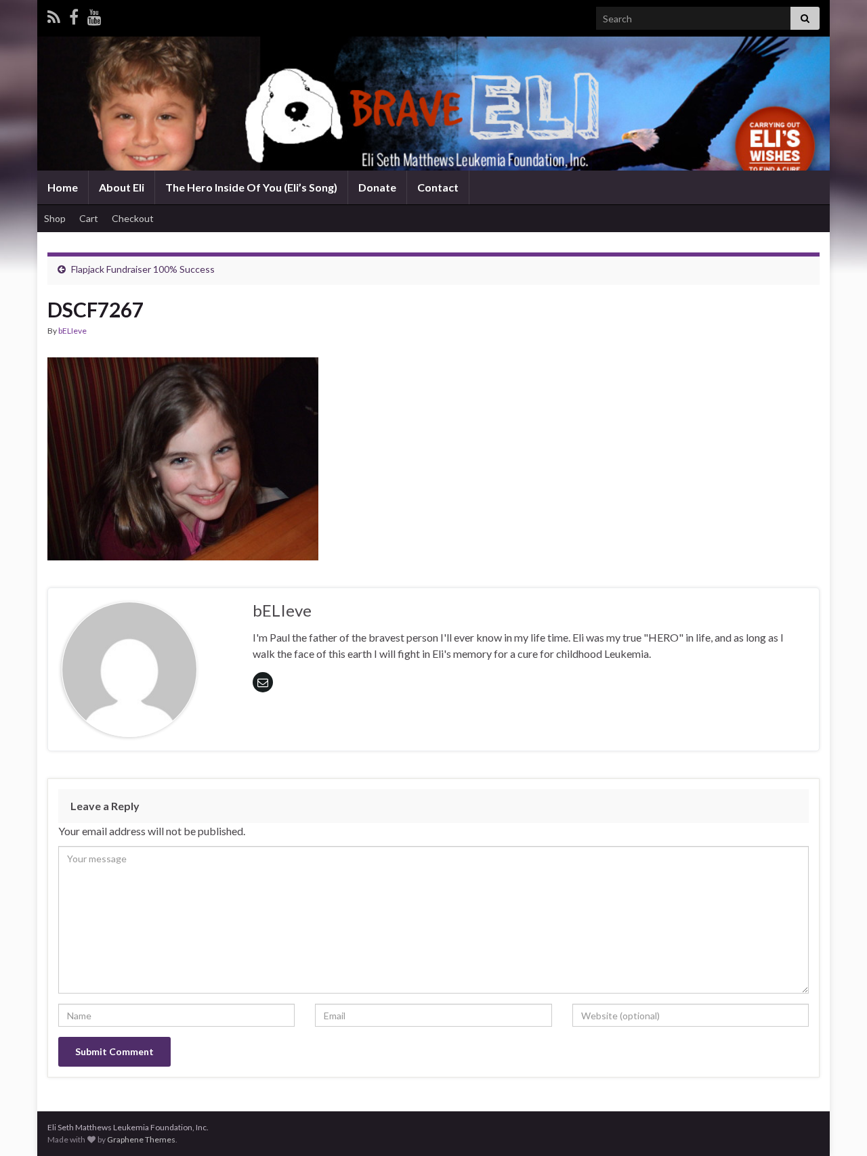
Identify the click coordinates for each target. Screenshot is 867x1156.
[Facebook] (74, 14)
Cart (88, 218)
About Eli (121, 187)
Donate (377, 187)
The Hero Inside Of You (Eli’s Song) (251, 187)
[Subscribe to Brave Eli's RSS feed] (53, 14)
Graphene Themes (141, 1139)
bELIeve (72, 331)
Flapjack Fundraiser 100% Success (143, 269)
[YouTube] (94, 14)
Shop (55, 218)
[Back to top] (836, 1125)
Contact (438, 187)
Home (62, 187)
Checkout (133, 218)
